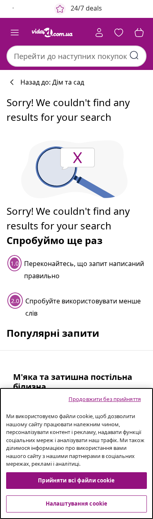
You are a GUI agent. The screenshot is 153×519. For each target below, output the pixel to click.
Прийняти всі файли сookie (76, 480)
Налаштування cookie (76, 503)
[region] (76, 453)
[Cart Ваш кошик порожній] (139, 32)
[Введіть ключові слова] (134, 55)
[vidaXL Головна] (52, 32)
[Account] (99, 32)
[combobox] (76, 56)
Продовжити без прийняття (105, 399)
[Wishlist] (119, 32)
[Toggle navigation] (14, 32)
